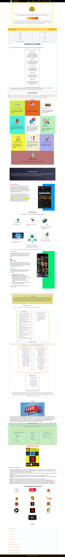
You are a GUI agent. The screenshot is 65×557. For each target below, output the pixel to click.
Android (39, 1)
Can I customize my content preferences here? (15, 547)
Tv (24, 293)
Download (32, 1)
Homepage (28, 1)
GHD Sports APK (48, 506)
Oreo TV (48, 513)
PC (22, 293)
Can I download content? (12, 533)
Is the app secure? (11, 536)
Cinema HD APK (32, 500)
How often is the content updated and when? (14, 552)
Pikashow (16, 500)
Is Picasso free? (11, 531)
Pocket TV (32, 520)
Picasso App (16, 1)
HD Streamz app (16, 492)
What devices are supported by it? (13, 539)
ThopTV (32, 492)
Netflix (32, 513)
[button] (54, 1)
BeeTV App (48, 500)
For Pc (46, 1)
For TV (43, 1)
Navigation (49, 1)
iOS (36, 1)
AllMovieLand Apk (16, 513)
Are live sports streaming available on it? (14, 544)
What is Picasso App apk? (12, 528)
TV (16, 506)
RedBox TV (48, 492)
